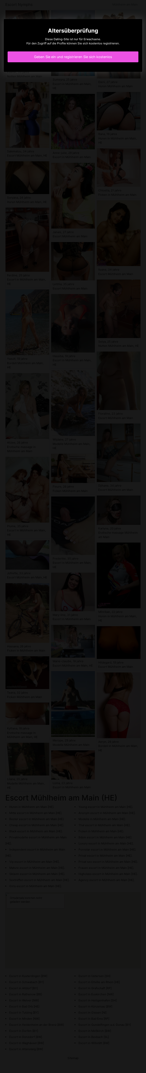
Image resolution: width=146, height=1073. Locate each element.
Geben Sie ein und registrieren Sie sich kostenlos (73, 57)
